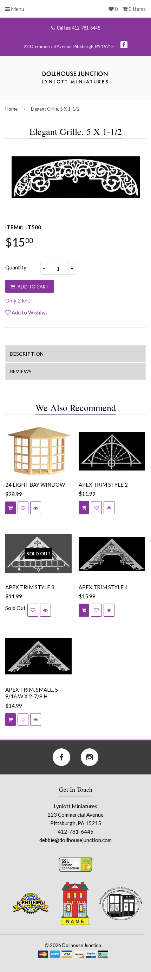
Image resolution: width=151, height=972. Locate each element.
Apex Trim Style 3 (29, 587)
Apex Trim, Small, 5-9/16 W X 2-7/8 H (32, 693)
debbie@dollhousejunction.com (75, 840)
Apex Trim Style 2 (103, 484)
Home (11, 109)
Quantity (15, 267)
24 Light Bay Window (35, 484)
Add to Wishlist (29, 312)
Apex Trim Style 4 (103, 587)
